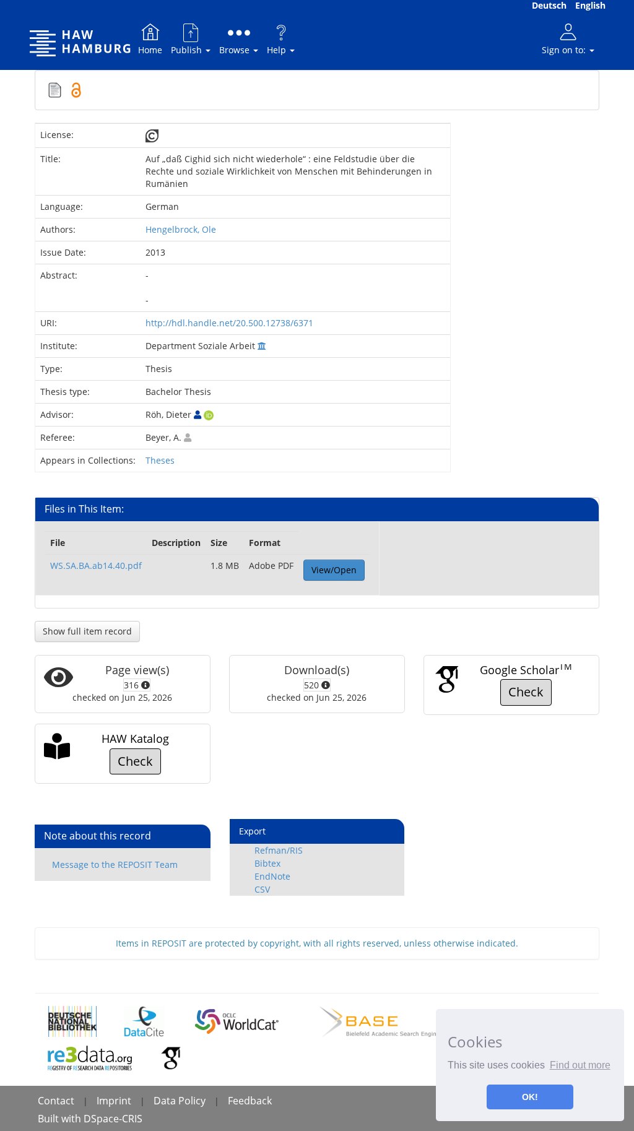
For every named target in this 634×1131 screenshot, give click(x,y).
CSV (262, 889)
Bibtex (267, 863)
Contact (56, 1100)
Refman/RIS (278, 850)
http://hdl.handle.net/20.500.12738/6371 (229, 323)
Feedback (250, 1100)
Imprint (114, 1100)
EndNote (272, 876)
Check (526, 691)
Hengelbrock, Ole (180, 229)
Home (150, 50)
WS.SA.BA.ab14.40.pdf (96, 565)
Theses (160, 460)
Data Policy (180, 1100)
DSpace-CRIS (113, 1118)
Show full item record (87, 631)
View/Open (334, 570)
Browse (235, 50)
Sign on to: (565, 50)
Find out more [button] (580, 1065)
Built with (61, 1118)
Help (278, 50)
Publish (187, 50)
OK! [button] (530, 1097)
